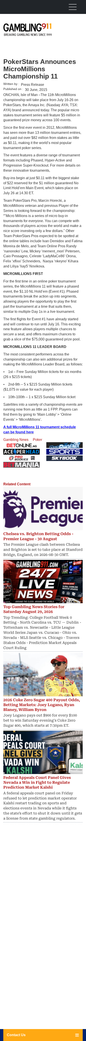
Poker (37, 440)
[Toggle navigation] (72, 6)
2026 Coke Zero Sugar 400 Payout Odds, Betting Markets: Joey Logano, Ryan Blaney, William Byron (41, 705)
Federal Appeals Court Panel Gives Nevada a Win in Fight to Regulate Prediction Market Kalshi (37, 782)
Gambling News (15, 440)
